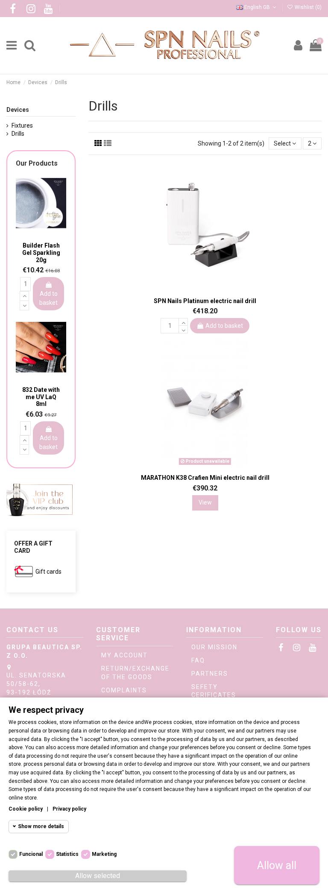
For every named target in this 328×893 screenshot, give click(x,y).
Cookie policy (26, 809)
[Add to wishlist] (199, 287)
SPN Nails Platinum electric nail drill (205, 301)
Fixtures (22, 125)
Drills (18, 133)
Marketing (104, 854)
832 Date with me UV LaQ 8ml (41, 397)
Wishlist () (307, 7)
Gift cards (48, 571)
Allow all (276, 865)
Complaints (124, 690)
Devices (17, 109)
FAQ (198, 660)
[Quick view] (211, 289)
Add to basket (224, 325)
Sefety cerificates (213, 691)
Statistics (67, 854)
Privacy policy (69, 809)
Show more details (41, 826)
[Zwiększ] (183, 322)
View (205, 502)
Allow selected (97, 876)
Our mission (214, 647)
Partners (209, 673)
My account (124, 655)
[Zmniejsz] (183, 329)
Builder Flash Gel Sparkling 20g (41, 252)
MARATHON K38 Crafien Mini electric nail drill (205, 477)
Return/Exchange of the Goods (135, 672)
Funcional (31, 854)
